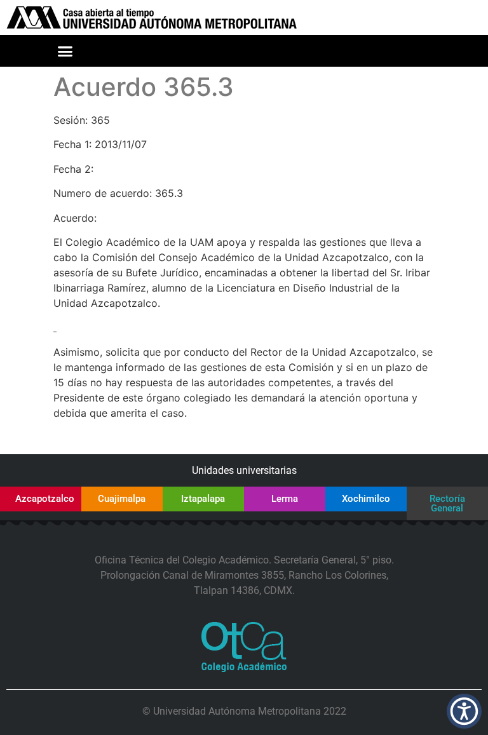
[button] (65, 51)
